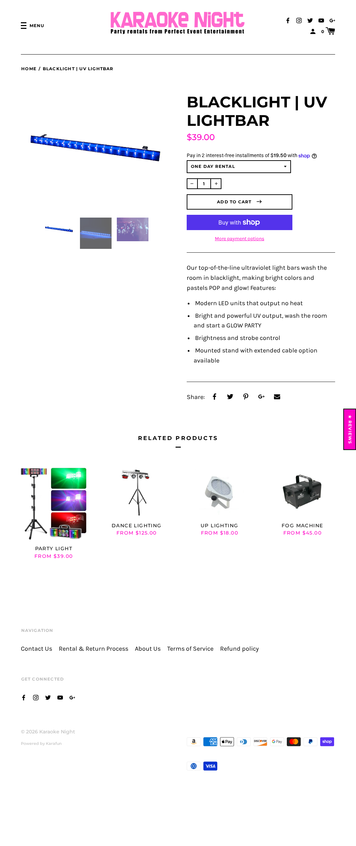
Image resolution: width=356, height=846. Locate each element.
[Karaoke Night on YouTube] (321, 20)
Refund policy (239, 648)
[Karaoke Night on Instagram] (299, 20)
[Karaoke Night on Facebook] (288, 20)
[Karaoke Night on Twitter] (310, 20)
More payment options (239, 239)
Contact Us (36, 648)
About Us (148, 648)
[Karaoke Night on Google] (332, 20)
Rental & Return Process (93, 648)
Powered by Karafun (41, 743)
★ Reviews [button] (350, 429)
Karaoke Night (57, 732)
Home (29, 68)
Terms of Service (190, 648)
